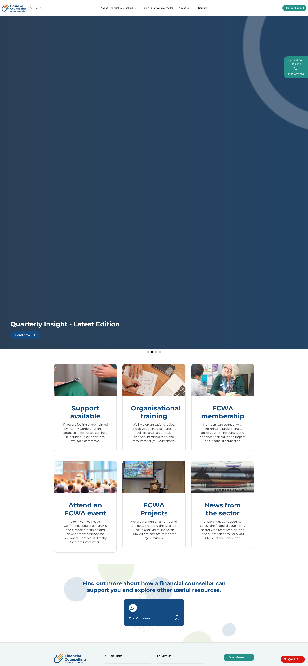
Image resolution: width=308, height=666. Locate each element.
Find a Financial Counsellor (157, 7)
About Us (184, 7)
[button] (148, 352)
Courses (202, 7)
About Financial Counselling (117, 7)
